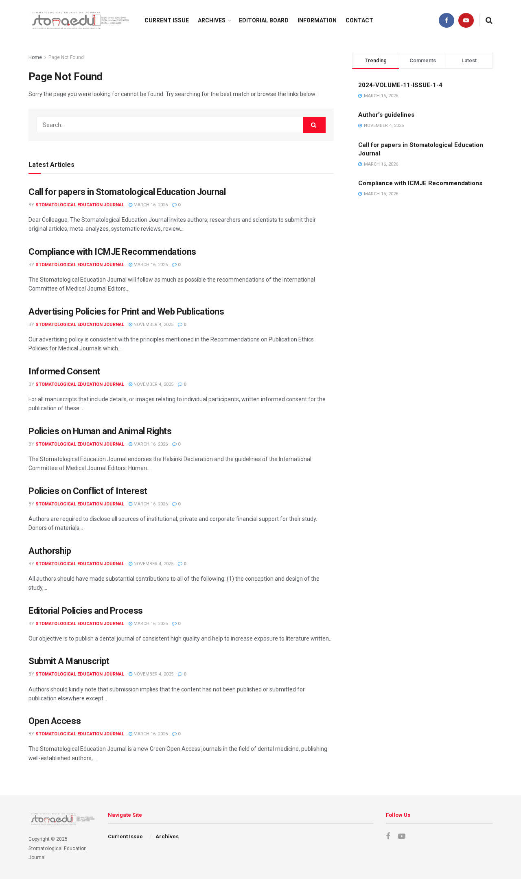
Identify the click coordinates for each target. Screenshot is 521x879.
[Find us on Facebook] (446, 20)
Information (317, 20)
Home (35, 57)
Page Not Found (66, 57)
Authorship (49, 551)
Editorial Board (264, 20)
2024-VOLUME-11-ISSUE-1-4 (400, 85)
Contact (359, 20)
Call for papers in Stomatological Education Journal (127, 192)
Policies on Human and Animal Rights (100, 431)
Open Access (54, 721)
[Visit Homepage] (79, 20)
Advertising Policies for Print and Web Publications (126, 311)
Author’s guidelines (386, 114)
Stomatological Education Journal (79, 205)
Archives (211, 20)
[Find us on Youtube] (466, 20)
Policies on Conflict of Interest (87, 491)
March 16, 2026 (150, 205)
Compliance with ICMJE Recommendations (112, 252)
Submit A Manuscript (68, 661)
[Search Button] (489, 20)
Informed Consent (64, 371)
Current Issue (166, 20)
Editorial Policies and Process (85, 611)
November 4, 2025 (152, 324)
